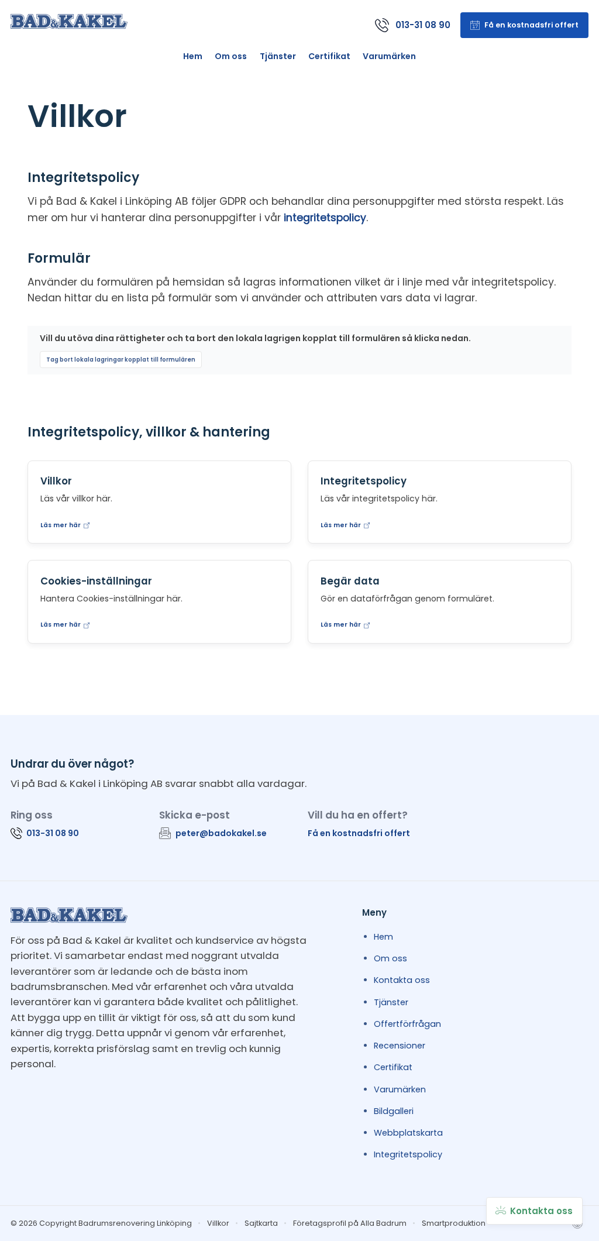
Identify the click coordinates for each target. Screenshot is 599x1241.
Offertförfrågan (407, 1024)
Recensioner (399, 1045)
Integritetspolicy (408, 1154)
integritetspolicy (325, 218)
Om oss (231, 56)
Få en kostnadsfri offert (359, 833)
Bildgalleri (394, 1111)
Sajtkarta (261, 1223)
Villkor (218, 1223)
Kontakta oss (402, 980)
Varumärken (389, 56)
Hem (192, 56)
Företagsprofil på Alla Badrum (350, 1223)
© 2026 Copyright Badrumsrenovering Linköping (101, 1223)
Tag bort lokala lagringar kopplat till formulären (120, 359)
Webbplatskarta (408, 1133)
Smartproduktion (454, 1223)
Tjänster (278, 56)
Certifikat (329, 56)
